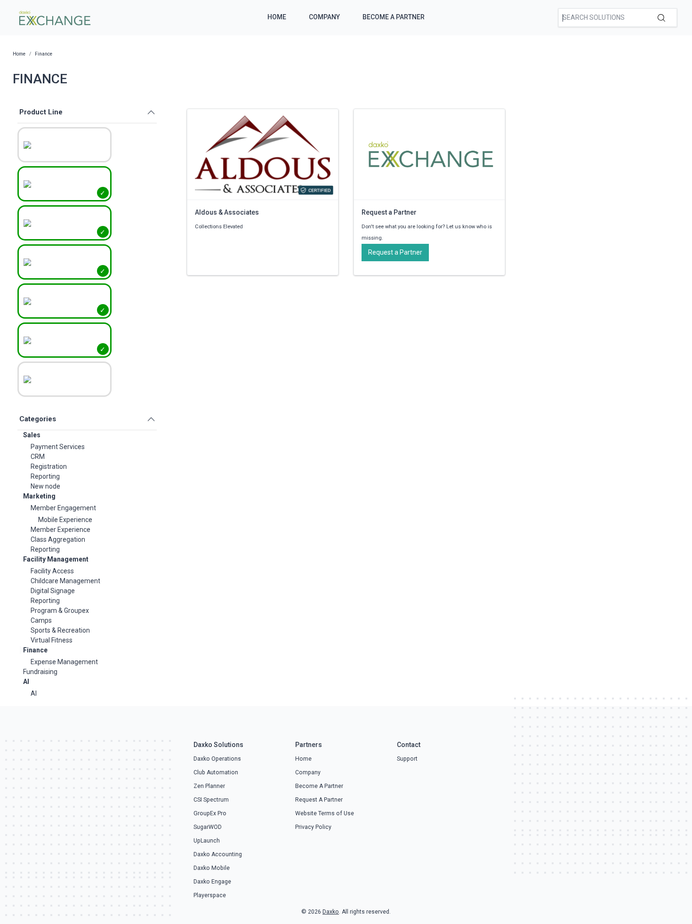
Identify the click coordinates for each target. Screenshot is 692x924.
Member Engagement (63, 508)
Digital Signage (53, 591)
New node (45, 486)
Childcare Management (65, 581)
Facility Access (52, 571)
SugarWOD (207, 827)
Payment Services (58, 446)
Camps (41, 620)
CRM (38, 456)
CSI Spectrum (211, 799)
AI (26, 681)
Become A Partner (393, 17)
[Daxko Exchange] (54, 17)
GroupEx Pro (209, 813)
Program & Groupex (60, 610)
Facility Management (56, 559)
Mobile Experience (65, 519)
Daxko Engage (212, 881)
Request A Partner (319, 799)
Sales (31, 435)
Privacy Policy (313, 827)
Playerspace (209, 895)
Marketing (39, 496)
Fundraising (40, 671)
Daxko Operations (217, 758)
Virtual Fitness (51, 640)
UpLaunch (206, 840)
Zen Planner (209, 786)
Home (276, 17)
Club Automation (215, 772)
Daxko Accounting (217, 854)
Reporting (45, 476)
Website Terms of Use (324, 813)
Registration (49, 466)
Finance (35, 650)
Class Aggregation (58, 539)
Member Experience (60, 529)
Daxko (330, 911)
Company (324, 17)
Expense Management (64, 662)
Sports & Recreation (60, 630)
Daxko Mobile (211, 868)
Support (407, 758)
